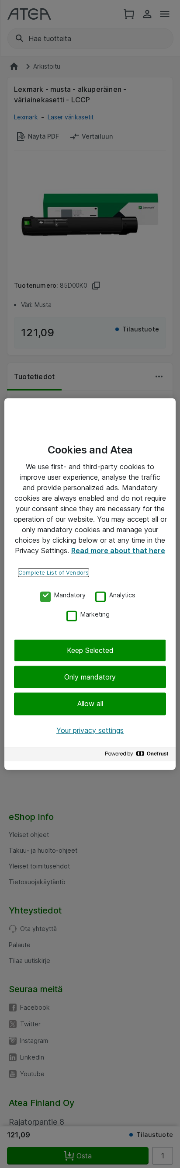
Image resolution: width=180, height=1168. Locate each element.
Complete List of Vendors (53, 572)
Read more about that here (118, 550)
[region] (90, 584)
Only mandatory (90, 677)
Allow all (90, 703)
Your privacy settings (90, 729)
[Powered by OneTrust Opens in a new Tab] (138, 755)
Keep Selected (90, 649)
